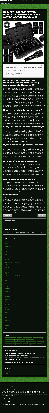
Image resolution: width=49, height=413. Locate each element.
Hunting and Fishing (10, 291)
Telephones (7, 318)
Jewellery (7, 293)
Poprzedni (7, 215)
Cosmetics (7, 267)
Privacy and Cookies (14, 408)
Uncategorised (8, 325)
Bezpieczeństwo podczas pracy (15, 74)
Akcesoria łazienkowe (10, 338)
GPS (5, 283)
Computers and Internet (10, 264)
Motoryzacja (19, 344)
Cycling (6, 269)
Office (6, 306)
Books (6, 254)
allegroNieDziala (38, 338)
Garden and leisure (9, 281)
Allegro (6, 243)
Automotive (7, 246)
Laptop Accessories (9, 296)
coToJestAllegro (30, 340)
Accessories (7, 241)
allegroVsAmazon (9, 340)
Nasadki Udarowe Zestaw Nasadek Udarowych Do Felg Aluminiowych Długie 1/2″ (23, 67)
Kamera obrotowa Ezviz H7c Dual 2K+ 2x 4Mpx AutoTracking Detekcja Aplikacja (20, 354)
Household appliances (10, 290)
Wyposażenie (32, 344)
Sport (6, 317)
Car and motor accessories (11, 257)
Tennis (6, 322)
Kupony (6, 294)
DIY (12, 19)
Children (7, 259)
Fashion (6, 273)
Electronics (7, 272)
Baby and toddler (9, 248)
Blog (6, 251)
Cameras (6, 256)
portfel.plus (6, 1)
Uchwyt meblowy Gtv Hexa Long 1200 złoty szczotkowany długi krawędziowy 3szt (24, 358)
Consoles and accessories (11, 265)
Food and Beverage (9, 277)
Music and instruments (10, 304)
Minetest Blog (8, 371)
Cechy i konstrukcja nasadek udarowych (17, 70)
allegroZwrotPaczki (19, 340)
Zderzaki (39, 344)
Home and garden (9, 288)
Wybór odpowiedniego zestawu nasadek (17, 71)
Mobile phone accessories (11, 298)
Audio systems (8, 244)
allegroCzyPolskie (27, 338)
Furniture (7, 280)
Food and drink (8, 278)
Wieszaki (26, 344)
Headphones (7, 285)
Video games (7, 327)
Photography (7, 309)
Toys (6, 323)
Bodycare (7, 252)
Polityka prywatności (5, 3)
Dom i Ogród (40, 342)
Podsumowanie (11, 76)
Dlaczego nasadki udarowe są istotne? (17, 69)
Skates (6, 314)
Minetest (7, 373)
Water (6, 328)
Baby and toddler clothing (11, 249)
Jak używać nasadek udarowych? (15, 73)
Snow (6, 315)
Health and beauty (9, 286)
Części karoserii (20, 342)
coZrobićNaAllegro (9, 342)
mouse (6, 301)
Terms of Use (5, 408)
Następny (41, 215)
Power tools (7, 310)
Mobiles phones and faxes (11, 299)
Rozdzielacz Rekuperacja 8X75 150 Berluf (19, 362)
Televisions (7, 320)
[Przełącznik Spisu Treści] (40, 66)
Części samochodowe (30, 342)
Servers (6, 312)
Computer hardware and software (12, 262)
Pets (6, 307)
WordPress (45, 408)
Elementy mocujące (9, 344)
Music (6, 302)
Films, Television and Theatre (12, 275)
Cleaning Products (9, 261)
